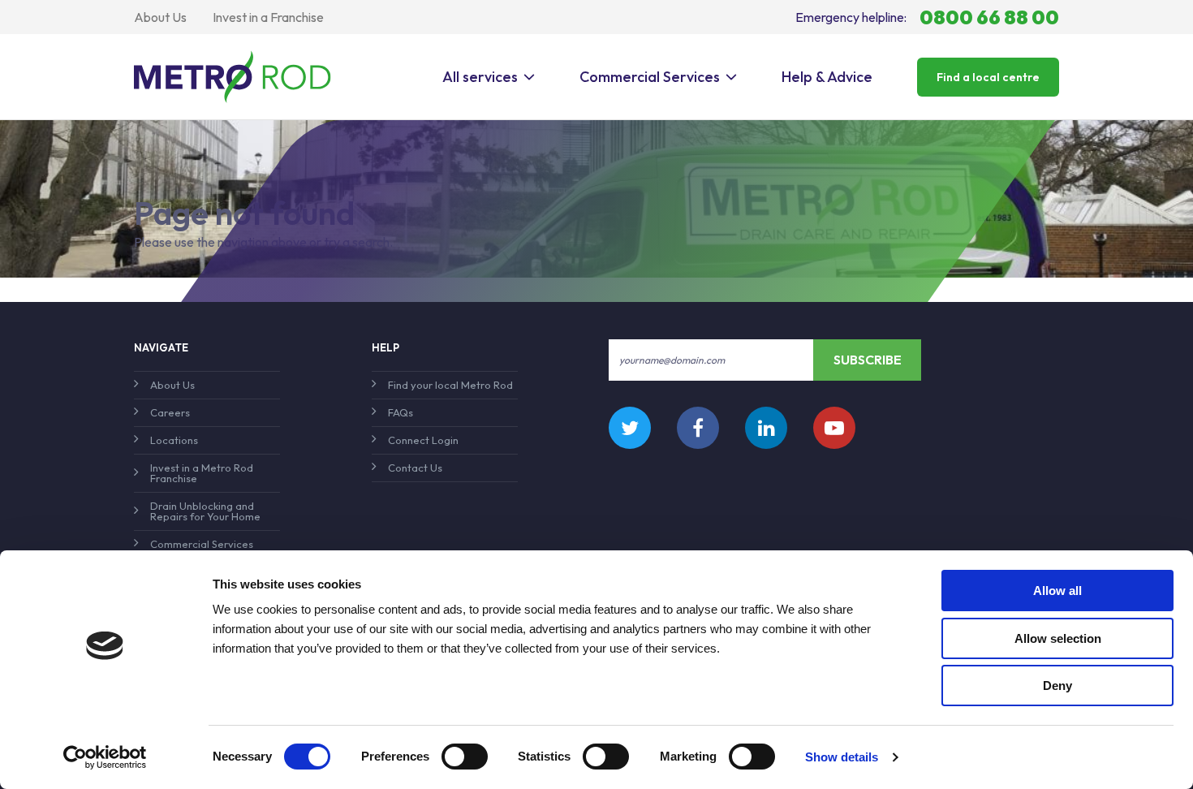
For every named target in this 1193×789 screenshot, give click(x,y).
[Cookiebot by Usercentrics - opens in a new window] (105, 757)
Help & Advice (827, 76)
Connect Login (423, 439)
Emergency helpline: (927, 17)
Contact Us (415, 467)
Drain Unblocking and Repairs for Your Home (205, 511)
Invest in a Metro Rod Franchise (201, 473)
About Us (160, 17)
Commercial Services (649, 76)
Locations (174, 439)
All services (480, 76)
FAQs (400, 412)
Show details (841, 757)
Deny (1057, 685)
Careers (170, 412)
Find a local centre (988, 77)
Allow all (1057, 590)
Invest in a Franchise (268, 17)
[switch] (464, 757)
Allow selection (1057, 638)
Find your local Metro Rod (450, 384)
